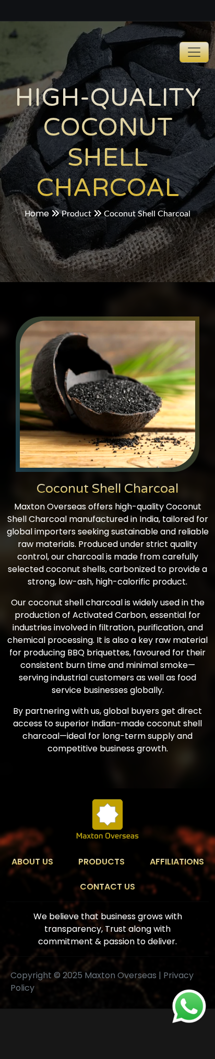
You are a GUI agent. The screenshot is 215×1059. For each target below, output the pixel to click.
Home (37, 214)
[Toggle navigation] (194, 52)
